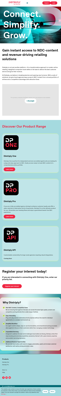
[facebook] (3, 377)
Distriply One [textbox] (10, 156)
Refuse (52, 391)
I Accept (30, 101)
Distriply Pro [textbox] (10, 201)
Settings (3, 394)
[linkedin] (9, 377)
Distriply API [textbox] (10, 250)
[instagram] (6, 377)
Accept (45, 391)
